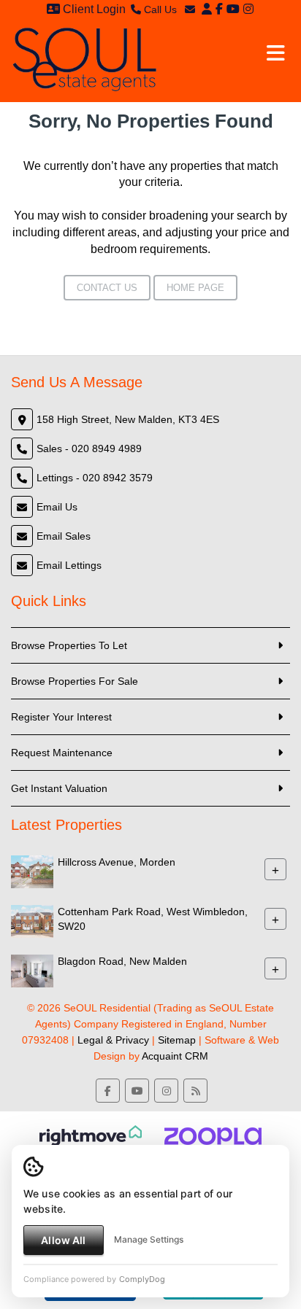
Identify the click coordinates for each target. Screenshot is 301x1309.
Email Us (57, 507)
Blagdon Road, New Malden (122, 961)
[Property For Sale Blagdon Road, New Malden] (32, 970)
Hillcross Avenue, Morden (116, 862)
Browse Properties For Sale (74, 681)
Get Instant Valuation (59, 788)
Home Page (195, 287)
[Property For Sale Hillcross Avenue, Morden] (32, 871)
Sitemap (177, 1040)
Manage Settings (148, 1239)
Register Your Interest (61, 717)
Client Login (93, 9)
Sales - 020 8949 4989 (89, 448)
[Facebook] (219, 9)
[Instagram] (248, 9)
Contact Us (107, 287)
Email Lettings (69, 565)
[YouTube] (233, 9)
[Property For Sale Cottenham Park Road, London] (32, 920)
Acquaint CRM (175, 1056)
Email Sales (64, 536)
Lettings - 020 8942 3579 (95, 477)
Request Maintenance (62, 752)
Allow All (63, 1240)
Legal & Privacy (113, 1040)
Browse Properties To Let (69, 645)
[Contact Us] (207, 9)
